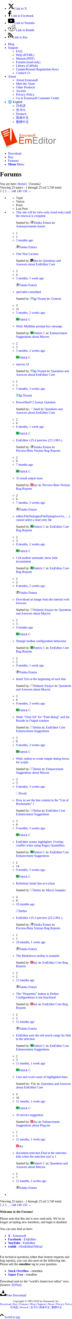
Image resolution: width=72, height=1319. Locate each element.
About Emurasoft (27, 80)
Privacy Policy (25, 94)
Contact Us (23, 73)
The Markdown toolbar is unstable (37, 955)
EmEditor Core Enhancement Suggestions (40, 729)
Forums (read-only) (28, 62)
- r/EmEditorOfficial (25, 1246)
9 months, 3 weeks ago (30, 703)
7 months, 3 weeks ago (30, 502)
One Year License (27, 254)
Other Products (25, 87)
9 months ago (24, 627)
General (56, 298)
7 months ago (24, 464)
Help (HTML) (25, 55)
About (12, 76)
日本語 (21, 105)
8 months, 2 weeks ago (30, 544)
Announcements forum (30, 226)
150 (24, 191)
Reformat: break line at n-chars (35, 883)
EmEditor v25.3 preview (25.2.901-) (39, 917)
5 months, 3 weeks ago (30, 388)
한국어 (21, 110)
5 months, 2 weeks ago (30, 312)
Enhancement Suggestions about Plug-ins (38, 1123)
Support (13, 47)
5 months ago (24, 240)
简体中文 (22, 117)
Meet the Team (25, 83)
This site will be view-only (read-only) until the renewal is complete (43, 214)
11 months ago (25, 980)
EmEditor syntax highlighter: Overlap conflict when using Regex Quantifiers (40, 843)
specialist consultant (28, 292)
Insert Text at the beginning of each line (41, 679)
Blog (11, 44)
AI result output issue (29, 478)
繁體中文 (22, 122)
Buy (15, 1304)
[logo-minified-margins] (28, 146)
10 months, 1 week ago (30, 942)
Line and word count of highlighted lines (41, 1077)
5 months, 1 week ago (30, 278)
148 (13, 191)
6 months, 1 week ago (30, 426)
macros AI (22, 364)
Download (5, 1304)
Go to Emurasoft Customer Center (37, 98)
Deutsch (21, 114)
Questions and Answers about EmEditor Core (38, 262)
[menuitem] (40, 44)
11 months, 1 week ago (30, 1063)
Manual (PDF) (25, 58)
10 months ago (25, 904)
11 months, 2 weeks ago (31, 1181)
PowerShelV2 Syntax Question (36, 402)
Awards (21, 91)
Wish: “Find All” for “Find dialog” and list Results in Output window (42, 718)
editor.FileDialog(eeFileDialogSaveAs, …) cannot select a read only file (43, 518)
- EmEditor (22, 1239)
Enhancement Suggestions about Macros (41, 334)
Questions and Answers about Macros (43, 611)
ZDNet (15, 1285)
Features (23, 1304)
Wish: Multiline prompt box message (39, 326)
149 (19, 191)
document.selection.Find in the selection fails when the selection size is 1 (41, 1154)
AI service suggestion (29, 1115)
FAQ (19, 51)
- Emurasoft (17, 1235)
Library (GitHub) (27, 65)
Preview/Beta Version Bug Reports (38, 450)
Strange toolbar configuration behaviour (41, 641)
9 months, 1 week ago (30, 665)
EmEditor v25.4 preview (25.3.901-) (39, 440)
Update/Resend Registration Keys (37, 69)
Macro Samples (56, 890)
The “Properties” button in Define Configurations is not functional (37, 995)
